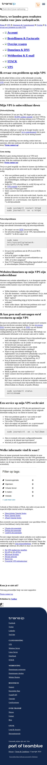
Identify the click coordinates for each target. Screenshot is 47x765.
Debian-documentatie (13, 531)
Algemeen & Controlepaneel (23, 25)
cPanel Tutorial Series (13, 518)
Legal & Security (14, 730)
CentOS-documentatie (13, 533)
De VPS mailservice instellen (16, 550)
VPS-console (12, 186)
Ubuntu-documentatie (13, 528)
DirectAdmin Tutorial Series (15, 513)
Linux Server (13, 652)
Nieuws (11, 712)
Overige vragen (17, 44)
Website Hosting (14, 677)
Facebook (12, 623)
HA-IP (7, 552)
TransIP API (13, 695)
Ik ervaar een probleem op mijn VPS (23, 26)
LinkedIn (12, 631)
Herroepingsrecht (14, 734)
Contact (11, 716)
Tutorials (12, 699)
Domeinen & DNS (18, 49)
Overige (40, 25)
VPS (8, 25)
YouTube (12, 635)
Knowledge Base (14, 691)
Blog (10, 720)
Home (2, 25)
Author (14, 599)
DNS (28, 327)
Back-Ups (9, 559)
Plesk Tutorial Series (12, 516)
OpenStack (12, 656)
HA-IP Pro (17, 552)
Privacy (11, 752)
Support (11, 687)
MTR (21, 230)
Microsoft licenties (12, 554)
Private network (11, 557)
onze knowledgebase (23, 544)
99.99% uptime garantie (23, 117)
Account (12, 32)
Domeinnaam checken (16, 673)
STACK (12, 61)
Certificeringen (14, 702)
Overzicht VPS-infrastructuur (16, 561)
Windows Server (14, 648)
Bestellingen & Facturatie (23, 38)
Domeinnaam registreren (17, 669)
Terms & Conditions (22, 752)
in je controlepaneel (29, 132)
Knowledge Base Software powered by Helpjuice (23, 757)
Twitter (11, 627)
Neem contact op (11, 163)
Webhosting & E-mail (20, 55)
